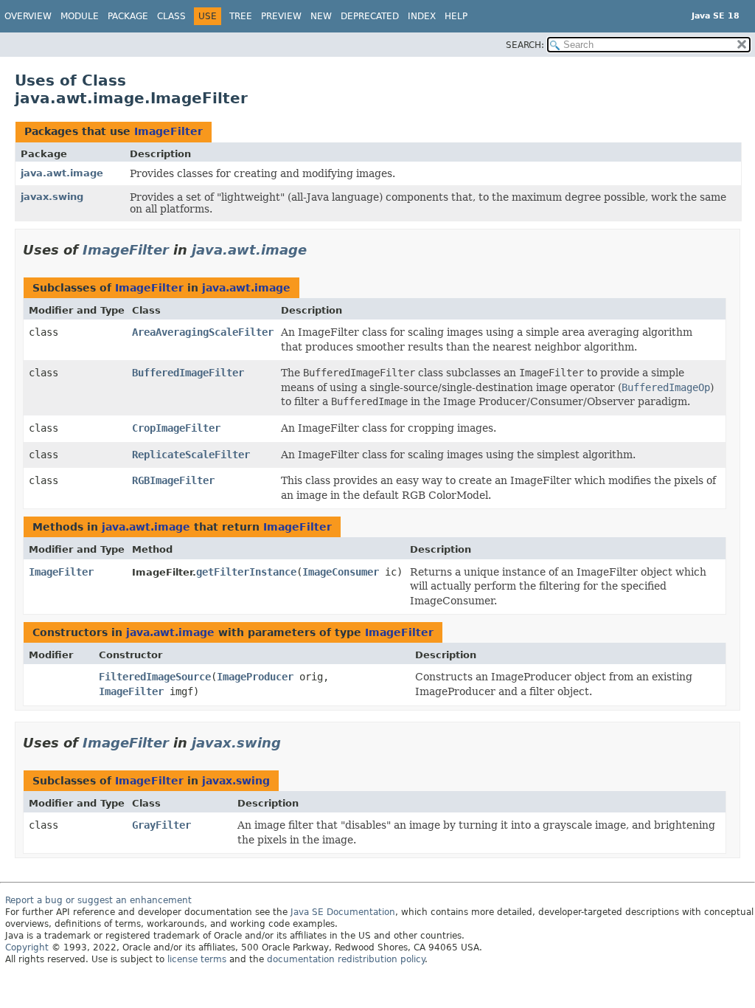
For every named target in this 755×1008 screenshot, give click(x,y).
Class (171, 16)
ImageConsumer (340, 572)
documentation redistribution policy (346, 959)
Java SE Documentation (342, 912)
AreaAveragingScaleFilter (203, 332)
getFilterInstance (246, 572)
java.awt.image (62, 173)
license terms (196, 959)
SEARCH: (525, 45)
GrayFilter (161, 825)
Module (79, 16)
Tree (240, 16)
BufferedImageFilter (188, 373)
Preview (281, 16)
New (321, 16)
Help (456, 16)
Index (422, 16)
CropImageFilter (176, 428)
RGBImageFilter (173, 480)
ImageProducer (255, 677)
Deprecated (370, 16)
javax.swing (52, 196)
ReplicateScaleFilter (191, 454)
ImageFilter (168, 131)
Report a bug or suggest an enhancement (98, 900)
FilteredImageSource (155, 677)
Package (128, 16)
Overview (28, 16)
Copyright (27, 947)
